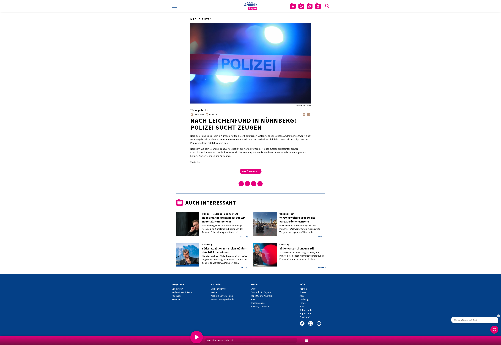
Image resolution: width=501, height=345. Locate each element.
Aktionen (176, 299)
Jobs (302, 295)
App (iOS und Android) (262, 295)
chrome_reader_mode (308, 114)
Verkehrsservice (218, 288)
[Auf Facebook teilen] (241, 183)
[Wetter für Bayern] (293, 6)
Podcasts (176, 295)
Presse (303, 292)
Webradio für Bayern (261, 292)
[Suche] (327, 6)
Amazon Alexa (258, 302)
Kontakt (303, 288)
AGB (302, 306)
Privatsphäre (306, 317)
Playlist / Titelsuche (260, 306)
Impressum (305, 313)
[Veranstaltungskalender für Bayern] (318, 6)
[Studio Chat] (301, 6)
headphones (304, 114)
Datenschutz (306, 309)
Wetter (214, 292)
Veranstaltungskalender (223, 299)
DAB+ (253, 288)
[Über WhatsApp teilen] (253, 183)
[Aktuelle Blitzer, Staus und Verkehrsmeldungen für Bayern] (309, 6)
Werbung (304, 299)
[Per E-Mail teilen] (260, 183)
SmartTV (255, 299)
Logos (303, 302)
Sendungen (177, 288)
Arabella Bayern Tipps (222, 295)
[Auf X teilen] (247, 183)
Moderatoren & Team (182, 292)
